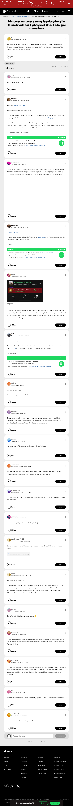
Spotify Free (58, 778)
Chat (36, 11)
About (6, 761)
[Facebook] (18, 786)
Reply (60, 57)
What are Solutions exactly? (47, 253)
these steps (58, 4)
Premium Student (59, 773)
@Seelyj (15, 341)
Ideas (45, 11)
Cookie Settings (31, 799)
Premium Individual (60, 761)
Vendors (23, 778)
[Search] (57, 11)
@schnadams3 (13, 232)
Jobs (5, 765)
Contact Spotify (42, 773)
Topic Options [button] (9, 63)
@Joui (25, 106)
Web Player (41, 765)
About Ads (38, 799)
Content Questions (25, 16)
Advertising (24, 769)
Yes (53, 803)
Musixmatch (41, 237)
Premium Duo (58, 765)
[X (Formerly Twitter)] (12, 786)
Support (40, 761)
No (44, 803)
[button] (65, 38)
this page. (51, 118)
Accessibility (46, 799)
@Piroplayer (17, 106)
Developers (24, 765)
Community (12, 11)
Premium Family (59, 769)
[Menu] (68, 11)
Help (27, 11)
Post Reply (60, 736)
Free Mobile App (43, 769)
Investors (24, 773)
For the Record (8, 769)
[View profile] (9, 39)
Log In (63, 11)
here (14, 348)
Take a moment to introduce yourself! (36, 145)
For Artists (24, 761)
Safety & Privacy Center (13, 799)
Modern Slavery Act (8, 802)
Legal (5, 799)
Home (12, 16)
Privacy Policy (23, 799)
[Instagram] (6, 786)
